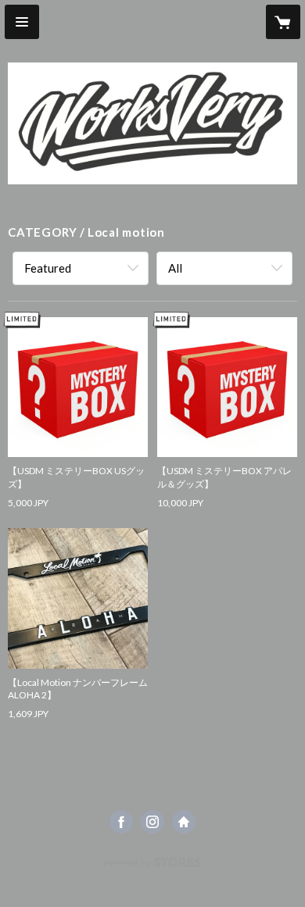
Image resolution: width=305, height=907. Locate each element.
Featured (47, 268)
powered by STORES (152, 866)
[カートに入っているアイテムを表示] (283, 22)
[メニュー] (22, 22)
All (175, 268)
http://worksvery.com (184, 822)
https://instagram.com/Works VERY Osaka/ (152, 822)
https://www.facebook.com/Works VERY (121, 822)
